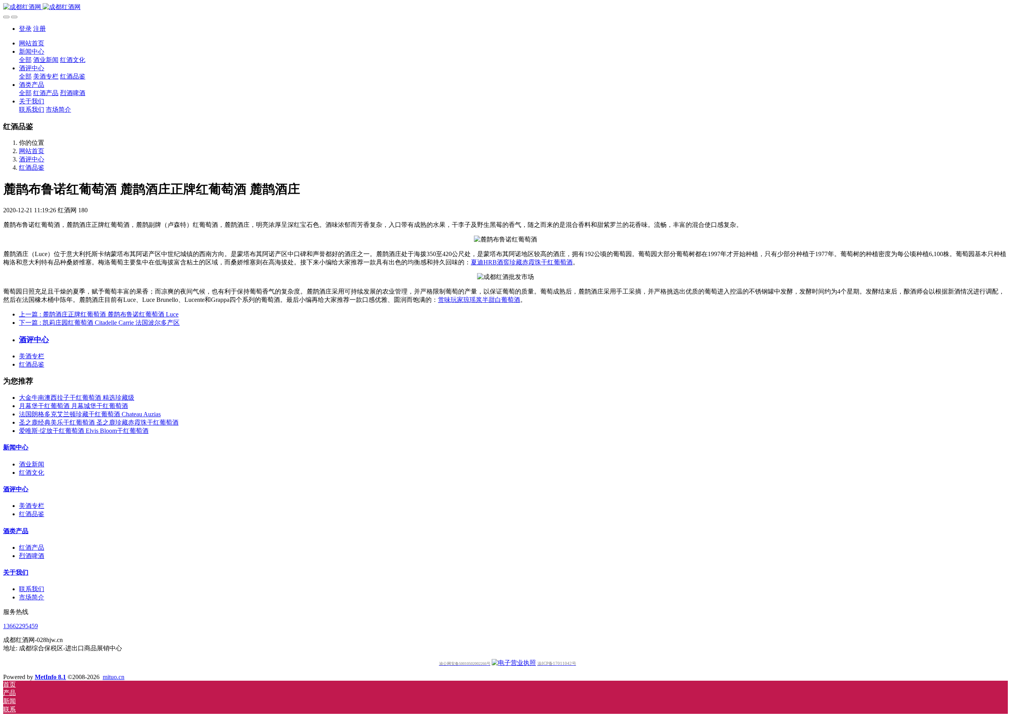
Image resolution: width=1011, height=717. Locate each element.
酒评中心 (31, 159)
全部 (25, 59)
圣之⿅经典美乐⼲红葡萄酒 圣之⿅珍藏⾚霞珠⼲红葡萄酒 (99, 422)
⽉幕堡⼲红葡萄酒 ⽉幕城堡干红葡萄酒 (73, 405)
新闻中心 (15, 447)
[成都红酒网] (505, 7)
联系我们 (31, 589)
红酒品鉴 (31, 167)
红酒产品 (31, 547)
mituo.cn (113, 677)
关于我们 (15, 572)
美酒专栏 (31, 356)
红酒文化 (31, 472)
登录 (25, 28)
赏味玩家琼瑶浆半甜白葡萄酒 (479, 299)
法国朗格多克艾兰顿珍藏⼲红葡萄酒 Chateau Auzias (90, 414)
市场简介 (31, 597)
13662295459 (20, 626)
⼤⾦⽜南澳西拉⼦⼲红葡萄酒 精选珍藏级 (76, 397)
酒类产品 (15, 531)
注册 (39, 28)
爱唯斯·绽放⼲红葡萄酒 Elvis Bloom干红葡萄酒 (83, 430)
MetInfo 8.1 (50, 677)
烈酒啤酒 (31, 555)
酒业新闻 (31, 464)
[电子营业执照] (514, 662)
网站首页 (31, 43)
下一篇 (99, 322)
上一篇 (99, 314)
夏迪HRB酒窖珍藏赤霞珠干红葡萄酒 (522, 262)
